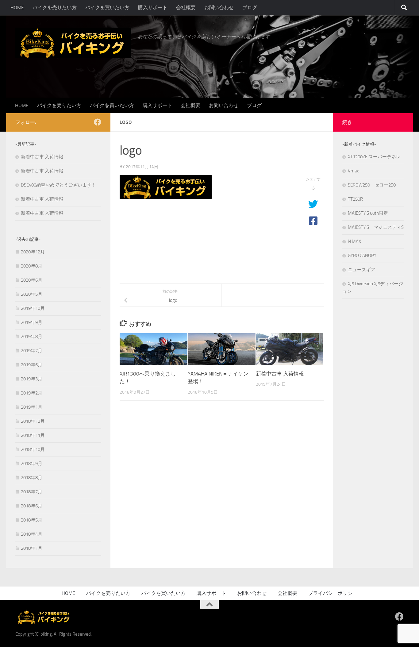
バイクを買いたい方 (107, 7)
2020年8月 (31, 266)
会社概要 (186, 7)
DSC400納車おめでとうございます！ (58, 185)
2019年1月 (31, 407)
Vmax (353, 171)
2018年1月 (31, 548)
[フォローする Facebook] (97, 122)
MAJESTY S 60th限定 (368, 213)
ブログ (249, 7)
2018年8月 (31, 477)
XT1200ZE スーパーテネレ (374, 157)
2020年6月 (31, 280)
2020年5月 (31, 294)
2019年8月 (31, 336)
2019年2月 (31, 393)
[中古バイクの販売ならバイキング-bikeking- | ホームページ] (73, 43)
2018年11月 (33, 435)
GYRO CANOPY (362, 255)
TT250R (355, 199)
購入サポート (152, 7)
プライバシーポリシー (332, 593)
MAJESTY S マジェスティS (376, 227)
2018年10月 (33, 449)
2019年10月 (33, 308)
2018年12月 (33, 421)
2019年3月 (31, 379)
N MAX (354, 241)
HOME (17, 7)
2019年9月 (31, 322)
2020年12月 (33, 252)
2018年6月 (31, 506)
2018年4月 (31, 534)
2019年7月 (31, 350)
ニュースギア (361, 269)
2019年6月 (31, 365)
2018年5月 (31, 520)
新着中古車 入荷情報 (280, 374)
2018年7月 (31, 492)
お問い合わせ (219, 7)
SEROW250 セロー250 (372, 185)
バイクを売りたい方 (55, 7)
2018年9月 (31, 463)
